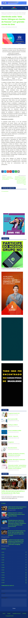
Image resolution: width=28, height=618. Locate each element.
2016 (14, 560)
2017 (14, 562)
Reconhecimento (12, 448)
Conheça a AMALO (13, 425)
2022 (14, 572)
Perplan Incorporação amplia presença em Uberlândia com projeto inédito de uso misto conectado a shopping (16, 542)
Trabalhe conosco (16, 613)
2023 (14, 575)
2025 (14, 580)
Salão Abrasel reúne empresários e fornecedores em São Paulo (13, 492)
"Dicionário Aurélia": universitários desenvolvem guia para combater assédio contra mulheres (17, 467)
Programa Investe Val (13, 413)
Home (4, 613)
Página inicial (4, 12)
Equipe (8, 613)
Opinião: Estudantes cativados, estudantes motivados (16, 454)
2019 (14, 565)
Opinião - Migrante (13, 436)
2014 (14, 555)
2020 (14, 567)
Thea (4, 27)
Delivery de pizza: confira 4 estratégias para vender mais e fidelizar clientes (16, 514)
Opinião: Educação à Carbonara (16, 459)
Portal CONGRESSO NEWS (14, 430)
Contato (24, 613)
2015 (14, 557)
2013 (14, 552)
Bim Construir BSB (12, 419)
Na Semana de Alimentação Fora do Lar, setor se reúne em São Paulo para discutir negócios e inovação (16, 533)
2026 (14, 582)
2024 (14, 577)
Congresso (11, 442)
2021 (14, 570)
